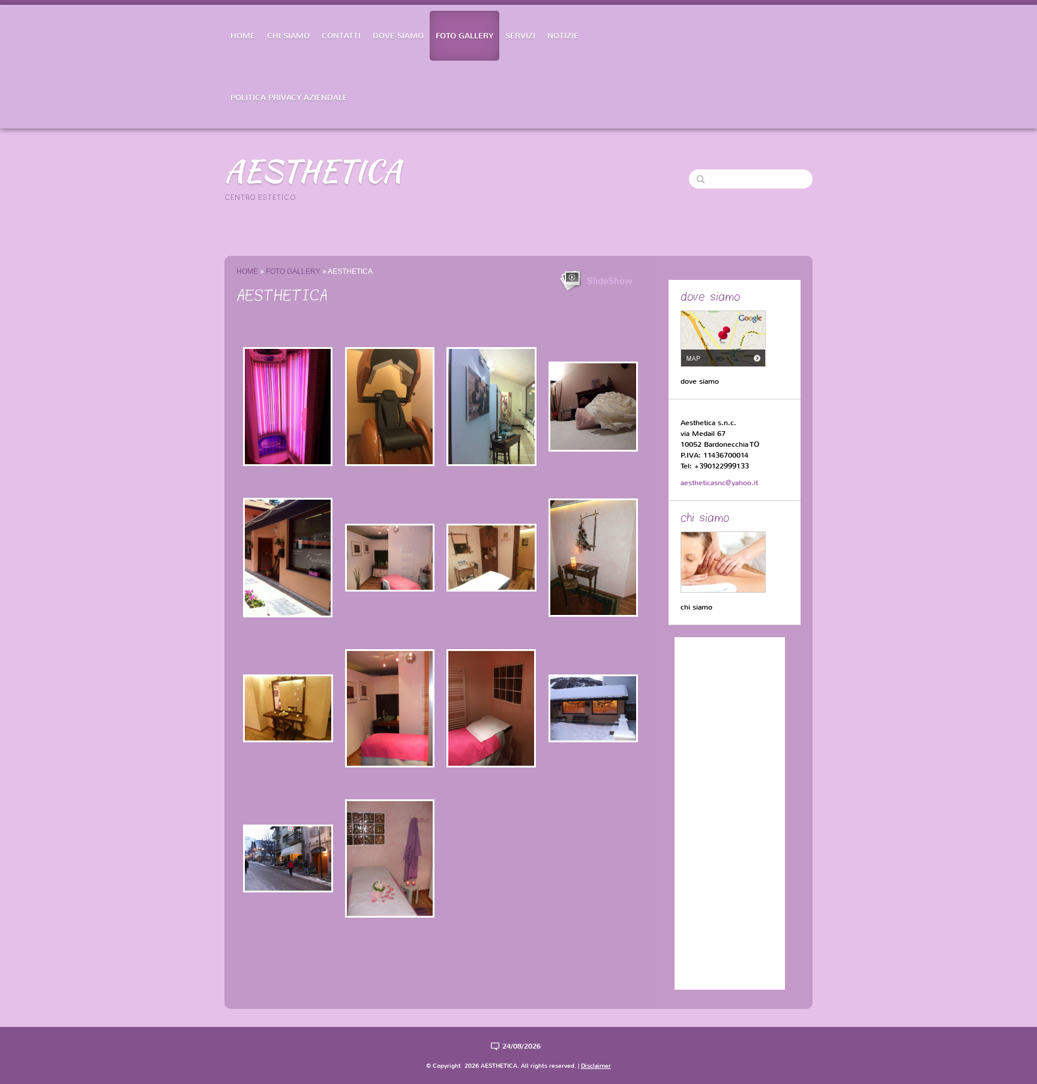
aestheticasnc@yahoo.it (719, 483)
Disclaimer (596, 1066)
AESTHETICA (312, 170)
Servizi (520, 36)
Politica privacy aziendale (288, 97)
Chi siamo (288, 36)
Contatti (341, 36)
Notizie (563, 36)
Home (242, 36)
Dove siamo (398, 36)
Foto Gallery (464, 36)
